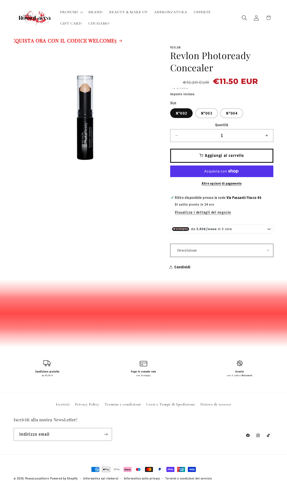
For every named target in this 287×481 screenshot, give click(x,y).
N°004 (231, 113)
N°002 (181, 113)
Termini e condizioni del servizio (188, 478)
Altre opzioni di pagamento (222, 183)
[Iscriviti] (106, 434)
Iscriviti (63, 404)
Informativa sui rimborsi (100, 478)
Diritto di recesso (215, 404)
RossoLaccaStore (37, 478)
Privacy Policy (87, 404)
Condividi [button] (182, 267)
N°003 (206, 113)
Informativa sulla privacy (142, 478)
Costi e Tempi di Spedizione (170, 404)
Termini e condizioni (123, 404)
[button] (71, 12)
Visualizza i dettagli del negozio (203, 212)
